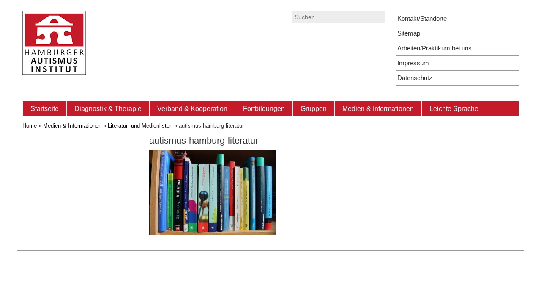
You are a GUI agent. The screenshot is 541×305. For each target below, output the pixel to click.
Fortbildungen (264, 108)
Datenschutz (414, 77)
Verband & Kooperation (192, 108)
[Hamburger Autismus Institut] (54, 42)
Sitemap (408, 33)
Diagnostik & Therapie (108, 108)
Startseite (44, 108)
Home (29, 125)
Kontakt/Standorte (422, 18)
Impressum (413, 63)
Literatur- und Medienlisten (140, 125)
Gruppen (314, 108)
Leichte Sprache (453, 108)
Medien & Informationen (378, 108)
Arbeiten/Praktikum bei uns (434, 48)
